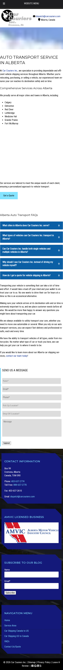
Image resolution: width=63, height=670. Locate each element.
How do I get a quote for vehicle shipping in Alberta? (26, 275)
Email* (7, 581)
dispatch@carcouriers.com (48, 16)
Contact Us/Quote (12, 646)
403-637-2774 (17, 481)
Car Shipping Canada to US (16, 630)
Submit (6, 443)
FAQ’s (6, 641)
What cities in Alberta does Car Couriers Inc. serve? (25, 225)
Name (7, 569)
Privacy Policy (44, 662)
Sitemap (32, 662)
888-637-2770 (20, 484)
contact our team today (16, 355)
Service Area (10, 625)
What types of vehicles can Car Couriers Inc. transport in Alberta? (28, 237)
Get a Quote (8, 195)
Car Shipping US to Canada (16, 636)
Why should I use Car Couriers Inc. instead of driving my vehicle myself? (27, 264)
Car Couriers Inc (10, 70)
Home (7, 620)
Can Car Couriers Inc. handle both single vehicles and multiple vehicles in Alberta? (26, 250)
